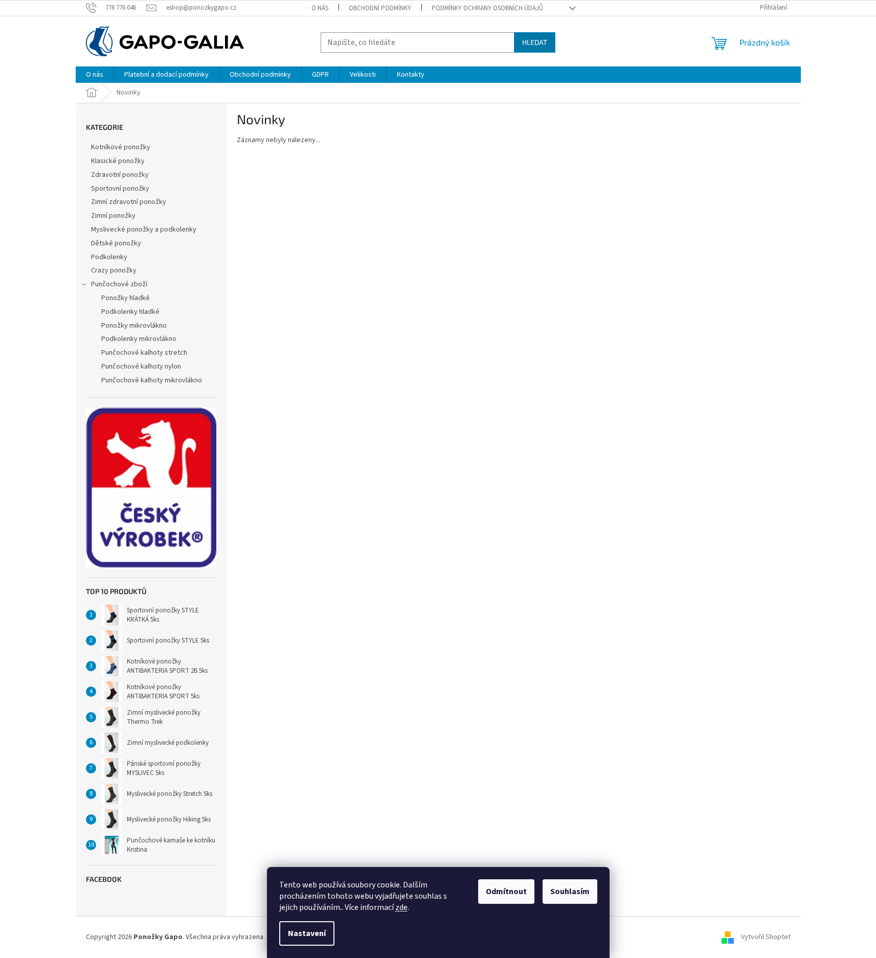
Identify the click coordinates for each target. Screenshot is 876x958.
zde (401, 907)
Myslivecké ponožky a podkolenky (143, 229)
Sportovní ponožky (120, 189)
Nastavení (307, 933)
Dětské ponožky (116, 243)
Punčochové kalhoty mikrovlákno (151, 380)
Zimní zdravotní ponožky (128, 202)
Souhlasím (570, 891)
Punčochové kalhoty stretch (144, 353)
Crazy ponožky (114, 270)
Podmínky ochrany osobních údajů (487, 8)
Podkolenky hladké (130, 312)
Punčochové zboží (119, 284)
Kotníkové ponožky (120, 147)
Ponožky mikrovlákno (134, 326)
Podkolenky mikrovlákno (138, 339)
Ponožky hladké (125, 298)
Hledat (534, 42)
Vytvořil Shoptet (766, 937)
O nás (319, 8)
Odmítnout (506, 891)
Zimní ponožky (113, 216)
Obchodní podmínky (380, 8)
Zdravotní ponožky (120, 175)
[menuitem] (95, 74)
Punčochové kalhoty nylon (141, 366)
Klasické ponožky (118, 161)
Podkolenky (109, 257)
